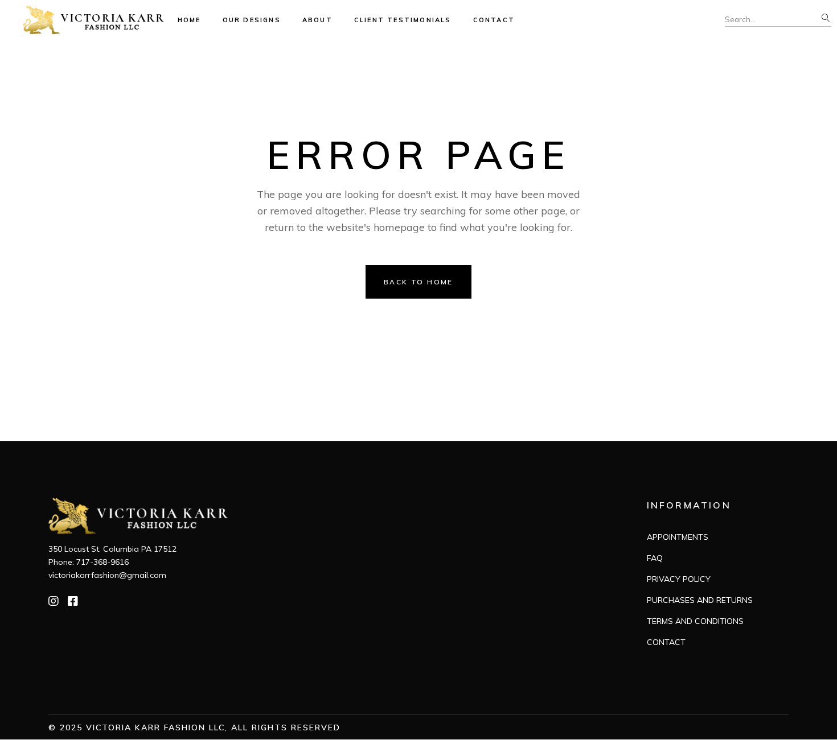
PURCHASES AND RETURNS (700, 600)
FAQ (655, 558)
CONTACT (666, 642)
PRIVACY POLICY (679, 579)
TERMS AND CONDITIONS (695, 621)
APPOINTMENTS (677, 537)
